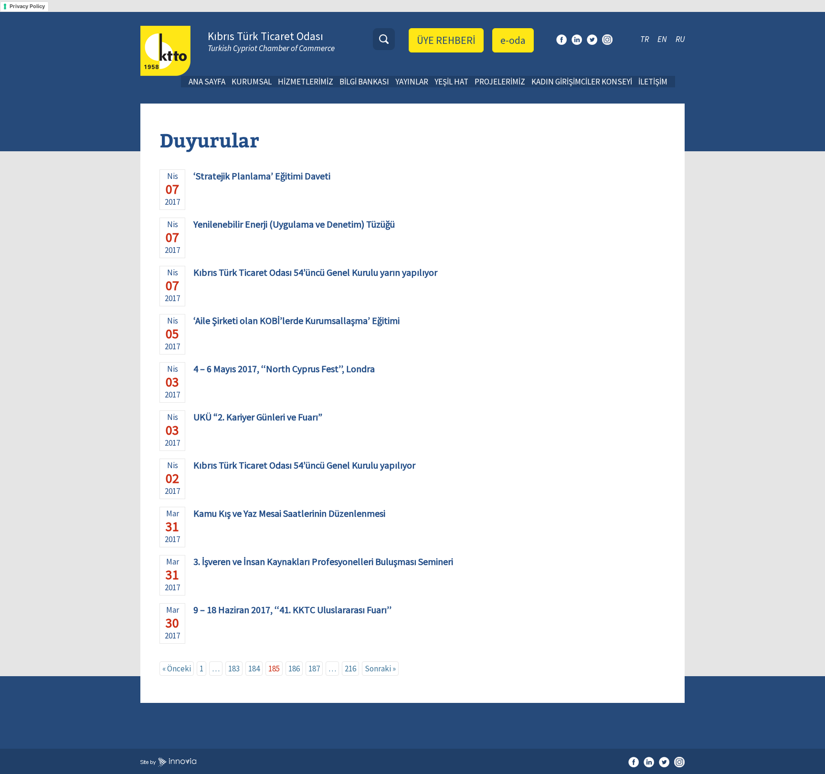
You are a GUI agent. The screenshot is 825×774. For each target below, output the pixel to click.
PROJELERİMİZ (500, 81)
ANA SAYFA (207, 81)
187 (314, 668)
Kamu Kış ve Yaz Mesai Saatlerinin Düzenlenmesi (289, 513)
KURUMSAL (252, 81)
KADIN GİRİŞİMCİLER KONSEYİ (581, 81)
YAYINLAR (411, 81)
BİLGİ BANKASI (364, 81)
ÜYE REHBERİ (446, 40)
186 (294, 668)
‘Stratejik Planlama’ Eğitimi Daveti (261, 176)
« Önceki (176, 668)
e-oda (513, 40)
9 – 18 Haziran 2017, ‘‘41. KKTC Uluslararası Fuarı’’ (292, 610)
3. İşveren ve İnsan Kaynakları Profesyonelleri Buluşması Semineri (323, 561)
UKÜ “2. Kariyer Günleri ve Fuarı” (257, 417)
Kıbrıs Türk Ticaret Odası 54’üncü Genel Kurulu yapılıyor (304, 465)
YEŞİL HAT (451, 81)
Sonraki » (380, 668)
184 (254, 668)
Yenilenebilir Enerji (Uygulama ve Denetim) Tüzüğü (294, 224)
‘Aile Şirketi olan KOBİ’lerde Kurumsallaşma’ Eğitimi (296, 320)
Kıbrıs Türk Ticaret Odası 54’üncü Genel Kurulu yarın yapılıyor (315, 272)
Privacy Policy (27, 6)
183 (234, 668)
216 (350, 668)
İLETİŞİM (652, 81)
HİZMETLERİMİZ (305, 81)
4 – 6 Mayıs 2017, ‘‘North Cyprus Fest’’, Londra (284, 369)
